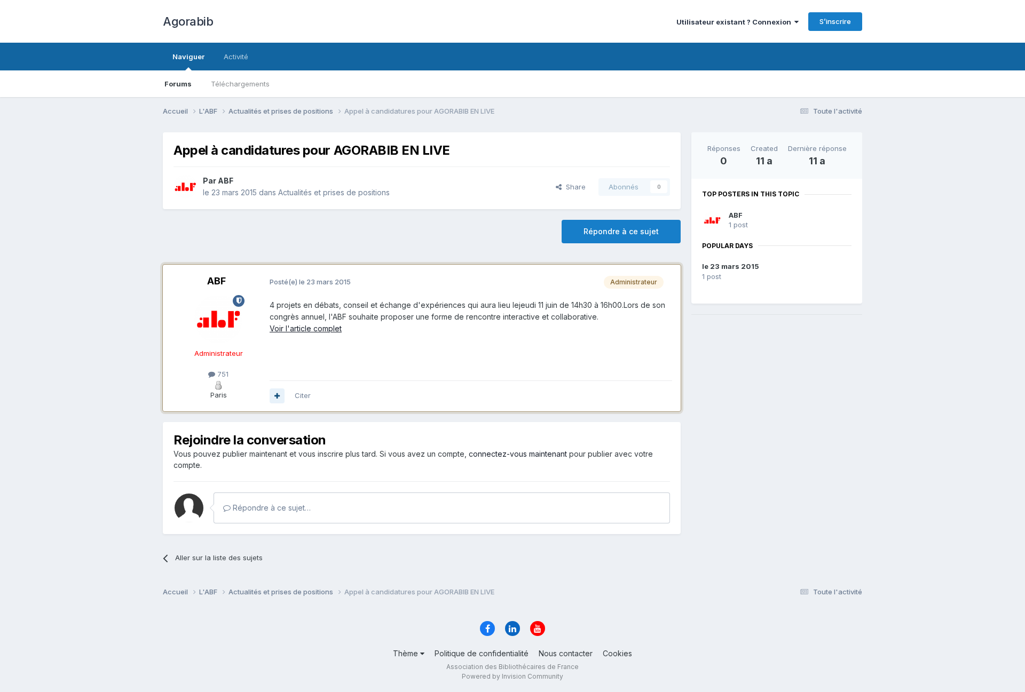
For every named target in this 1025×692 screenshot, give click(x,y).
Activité (236, 56)
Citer (303, 395)
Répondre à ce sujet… (271, 507)
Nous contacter (566, 653)
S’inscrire (835, 21)
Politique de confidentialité (482, 653)
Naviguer (188, 56)
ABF (736, 215)
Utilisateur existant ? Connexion (735, 22)
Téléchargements (240, 83)
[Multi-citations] (277, 395)
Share (574, 186)
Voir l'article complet (306, 328)
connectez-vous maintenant (518, 453)
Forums (178, 83)
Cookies (617, 653)
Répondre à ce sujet (621, 231)
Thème (406, 653)
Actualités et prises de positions (334, 192)
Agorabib (188, 21)
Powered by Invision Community (512, 676)
